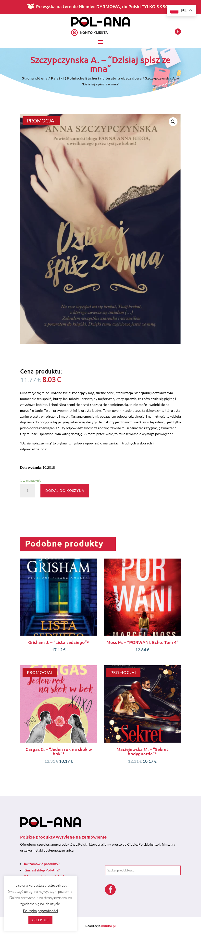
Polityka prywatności (40, 910)
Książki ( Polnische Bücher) (75, 78)
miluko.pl (108, 926)
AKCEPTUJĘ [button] (40, 920)
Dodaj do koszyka (64, 490)
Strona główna (35, 78)
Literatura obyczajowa (122, 78)
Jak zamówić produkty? (42, 864)
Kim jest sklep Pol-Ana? (42, 870)
